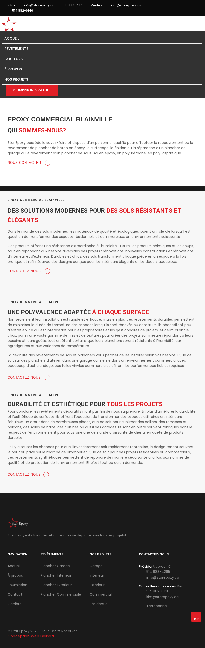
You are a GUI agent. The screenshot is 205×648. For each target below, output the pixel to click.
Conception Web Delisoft (31, 636)
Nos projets (16, 79)
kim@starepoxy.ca (126, 5)
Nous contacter (25, 163)
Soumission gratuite (32, 90)
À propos (13, 69)
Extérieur (97, 584)
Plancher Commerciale (61, 594)
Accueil (11, 38)
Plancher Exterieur (56, 584)
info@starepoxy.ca (39, 5)
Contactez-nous (25, 271)
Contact (15, 594)
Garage (96, 565)
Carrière (15, 603)
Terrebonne (156, 605)
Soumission (18, 584)
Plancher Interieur (56, 575)
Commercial (101, 594)
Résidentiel (99, 603)
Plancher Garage (55, 565)
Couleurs (13, 58)
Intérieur (97, 575)
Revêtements (16, 48)
